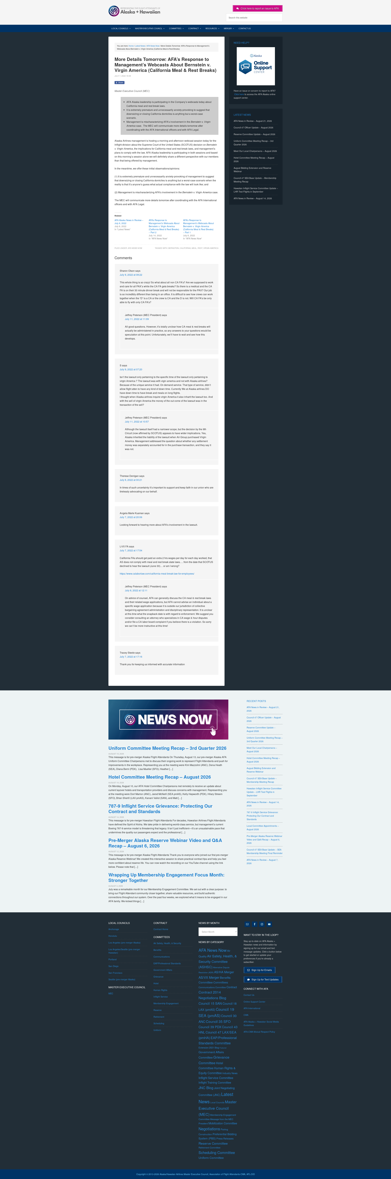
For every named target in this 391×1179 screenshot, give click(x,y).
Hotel (156, 983)
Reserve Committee (213, 1143)
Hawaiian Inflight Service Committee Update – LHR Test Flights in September (264, 792)
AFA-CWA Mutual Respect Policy (259, 1031)
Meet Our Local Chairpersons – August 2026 (255, 150)
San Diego (113, 966)
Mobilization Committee (222, 1123)
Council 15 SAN (210, 1003)
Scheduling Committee (217, 1152)
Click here (239, 94)
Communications (161, 956)
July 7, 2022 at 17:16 (131, 656)
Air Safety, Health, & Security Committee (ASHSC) (218, 961)
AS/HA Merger (224, 972)
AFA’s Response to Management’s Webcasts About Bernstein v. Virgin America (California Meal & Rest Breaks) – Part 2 (164, 226)
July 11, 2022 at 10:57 (137, 421)
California (185, 248)
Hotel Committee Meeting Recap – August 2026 (159, 776)
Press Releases (225, 1138)
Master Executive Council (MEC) (218, 1108)
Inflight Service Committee (216, 1078)
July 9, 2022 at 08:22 (131, 274)
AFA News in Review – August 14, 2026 (253, 198)
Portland (112, 959)
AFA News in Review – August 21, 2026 (253, 120)
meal (194, 248)
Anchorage (113, 929)
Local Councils (217, 1102)
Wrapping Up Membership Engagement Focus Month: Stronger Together (166, 877)
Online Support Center (254, 1001)
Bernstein (173, 248)
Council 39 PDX (210, 1027)
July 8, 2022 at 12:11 (136, 590)
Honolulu (112, 935)
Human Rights (160, 990)
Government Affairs (162, 969)
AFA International (252, 1008)
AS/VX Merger (209, 977)
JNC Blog (206, 1087)
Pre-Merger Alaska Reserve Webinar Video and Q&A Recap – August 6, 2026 (165, 843)
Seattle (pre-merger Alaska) (121, 979)
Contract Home (160, 929)
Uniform (157, 1030)
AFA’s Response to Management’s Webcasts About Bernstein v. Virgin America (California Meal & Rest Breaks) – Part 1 (198, 226)
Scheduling (158, 1023)
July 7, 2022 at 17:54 (131, 550)
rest (200, 248)
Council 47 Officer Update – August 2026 (253, 127)
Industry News (230, 1073)
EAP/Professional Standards (167, 963)
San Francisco (115, 972)
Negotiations (209, 1128)
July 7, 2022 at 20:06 (131, 517)
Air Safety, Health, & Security (167, 943)
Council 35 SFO (218, 1021)
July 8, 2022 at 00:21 (131, 480)
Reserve (157, 1010)
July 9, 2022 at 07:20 (131, 369)
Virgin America (210, 248)
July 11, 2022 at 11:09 (137, 319)
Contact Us (249, 994)
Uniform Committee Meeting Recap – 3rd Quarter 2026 (167, 748)
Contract (232, 987)
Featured (223, 1048)
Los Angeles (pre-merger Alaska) (124, 942)
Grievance (158, 976)
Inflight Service (160, 996)
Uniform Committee (211, 1157)
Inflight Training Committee (215, 1082)
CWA (246, 1014)
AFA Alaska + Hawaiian (134, 10)
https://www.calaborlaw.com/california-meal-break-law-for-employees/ (157, 573)
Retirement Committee (209, 1147)
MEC (110, 993)
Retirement (158, 1016)
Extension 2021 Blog (209, 1047)
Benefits (157, 949)
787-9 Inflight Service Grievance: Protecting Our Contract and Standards (160, 808)
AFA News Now (135, 248)
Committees (220, 982)
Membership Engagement (166, 1003)
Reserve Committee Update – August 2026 (254, 134)
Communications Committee (212, 987)
